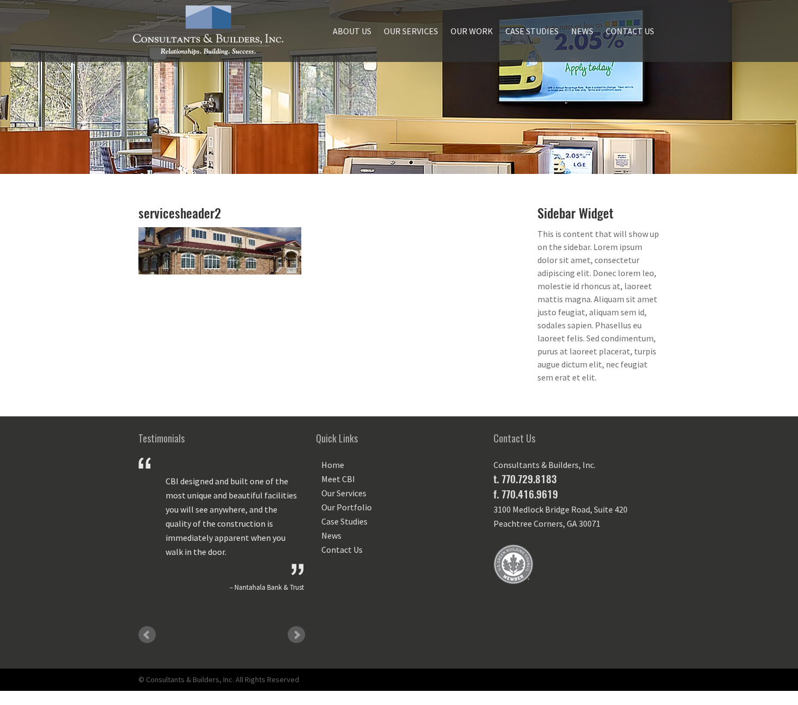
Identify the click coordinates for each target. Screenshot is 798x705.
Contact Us (630, 31)
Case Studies (532, 31)
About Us (352, 31)
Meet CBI (338, 478)
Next (296, 635)
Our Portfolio (346, 507)
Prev (147, 635)
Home (332, 464)
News (582, 31)
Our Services (411, 31)
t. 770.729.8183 (524, 479)
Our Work (472, 31)
